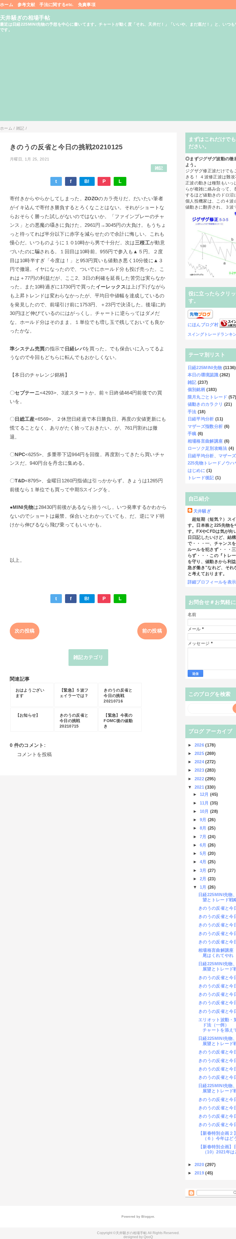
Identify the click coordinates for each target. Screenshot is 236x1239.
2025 (200, 753)
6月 (204, 845)
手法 (192, 411)
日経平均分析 (201, 418)
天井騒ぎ (202, 511)
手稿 (192, 433)
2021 (200, 787)
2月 (204, 878)
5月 (204, 853)
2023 (200, 770)
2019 (200, 1172)
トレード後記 (201, 477)
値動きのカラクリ (205, 404)
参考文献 (26, 4)
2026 (200, 745)
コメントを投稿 (34, 754)
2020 (200, 1164)
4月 (204, 861)
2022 (200, 778)
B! (87, 181)
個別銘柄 (196, 389)
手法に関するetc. (56, 4)
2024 (200, 761)
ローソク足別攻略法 (207, 448)
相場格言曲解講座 (205, 441)
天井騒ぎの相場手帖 (25, 18)
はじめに (196, 470)
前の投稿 (152, 631)
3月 (204, 870)
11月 (205, 802)
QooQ (148, 1237)
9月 (204, 819)
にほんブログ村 (203, 324)
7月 (204, 836)
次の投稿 (25, 631)
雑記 (159, 168)
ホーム (6, 4)
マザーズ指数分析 (205, 426)
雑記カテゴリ (88, 657)
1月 (204, 887)
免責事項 (87, 4)
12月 (205, 794)
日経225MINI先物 (205, 367)
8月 (204, 828)
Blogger (147, 1216)
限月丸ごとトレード (207, 396)
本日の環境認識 (203, 374)
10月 (205, 811)
